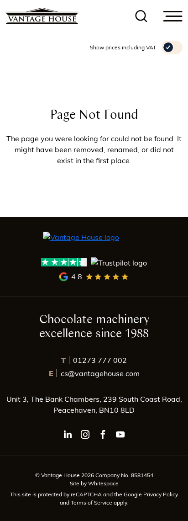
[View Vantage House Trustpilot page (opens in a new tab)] (94, 262)
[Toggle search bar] (141, 16)
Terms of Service (92, 502)
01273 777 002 (94, 360)
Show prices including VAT (123, 47)
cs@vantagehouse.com (94, 373)
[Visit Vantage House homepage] (41, 16)
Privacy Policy (160, 494)
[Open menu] (173, 16)
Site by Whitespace (94, 483)
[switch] (172, 47)
